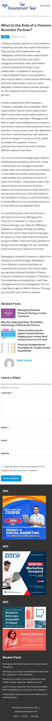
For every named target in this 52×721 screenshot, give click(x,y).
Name (5, 427)
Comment (7, 392)
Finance (12, 16)
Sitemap (34, 716)
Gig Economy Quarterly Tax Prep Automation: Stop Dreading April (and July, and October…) (25, 688)
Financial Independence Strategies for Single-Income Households (34, 347)
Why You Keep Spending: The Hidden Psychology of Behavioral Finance (22, 324)
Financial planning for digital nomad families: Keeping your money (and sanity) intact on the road (32, 335)
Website (5, 453)
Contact (24, 716)
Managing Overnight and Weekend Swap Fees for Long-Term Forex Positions (26, 673)
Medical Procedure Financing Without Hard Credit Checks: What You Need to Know (24, 681)
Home (3, 16)
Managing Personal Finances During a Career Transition (32, 313)
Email (4, 440)
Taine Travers (24, 360)
